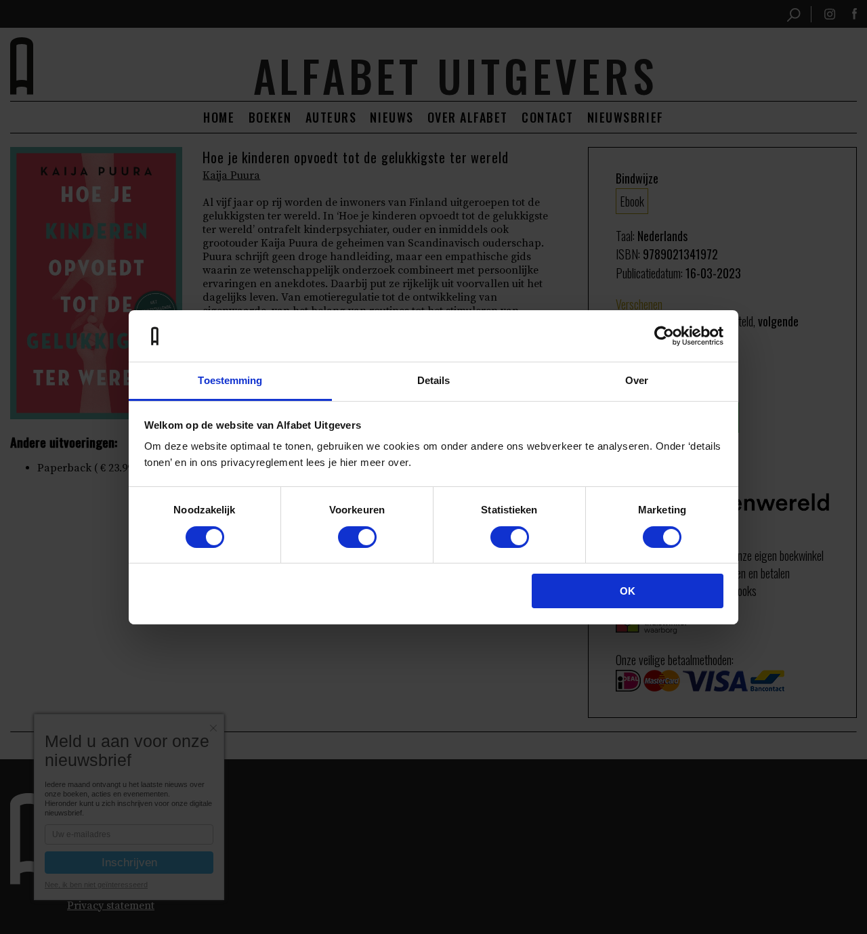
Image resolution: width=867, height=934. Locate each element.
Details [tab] (433, 380)
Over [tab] (636, 380)
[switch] (357, 537)
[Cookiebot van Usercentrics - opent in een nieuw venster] (664, 336)
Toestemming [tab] (230, 380)
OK (627, 591)
